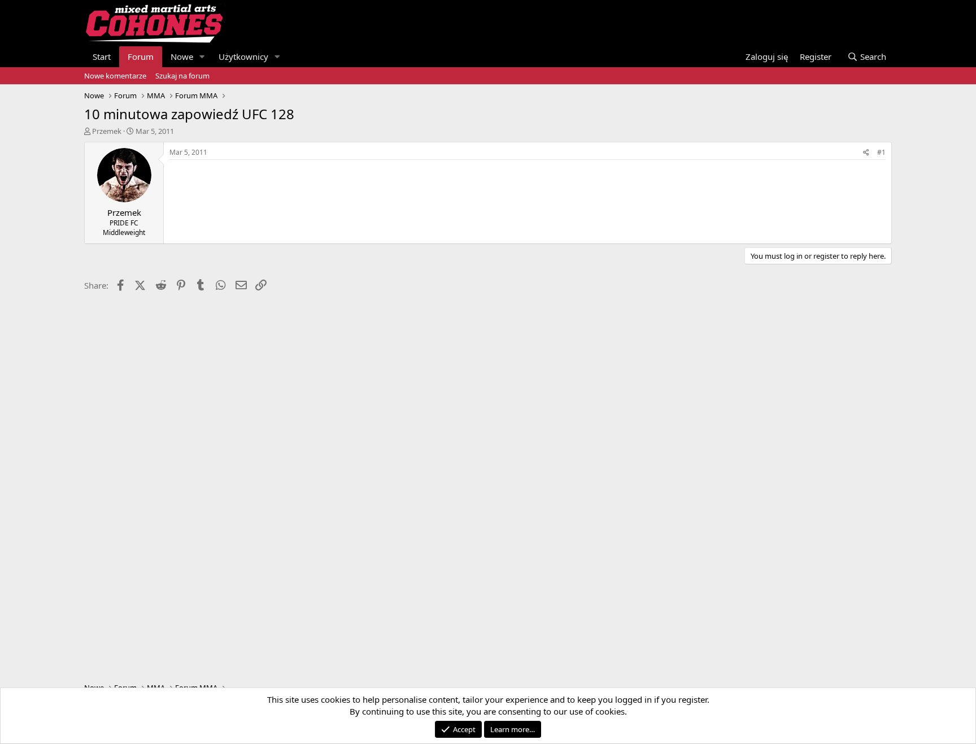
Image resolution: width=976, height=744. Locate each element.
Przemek (106, 131)
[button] (202, 56)
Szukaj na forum (182, 76)
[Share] (866, 152)
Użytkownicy (243, 56)
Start (102, 56)
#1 (881, 152)
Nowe (182, 56)
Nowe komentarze (115, 76)
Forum (141, 56)
